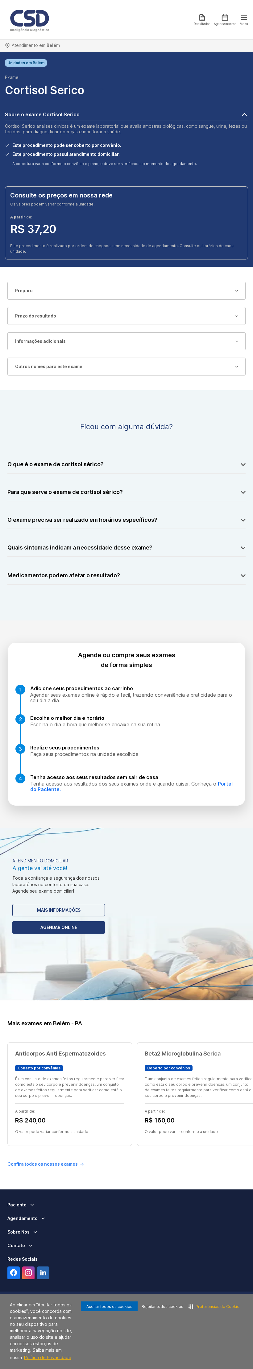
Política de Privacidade (47, 1357)
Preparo (24, 290)
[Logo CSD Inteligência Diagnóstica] (29, 20)
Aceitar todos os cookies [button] (109, 1306)
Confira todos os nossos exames (42, 1164)
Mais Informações (59, 910)
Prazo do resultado (35, 315)
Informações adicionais (40, 341)
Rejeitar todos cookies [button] (162, 1306)
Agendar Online (58, 927)
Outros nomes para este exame (48, 366)
